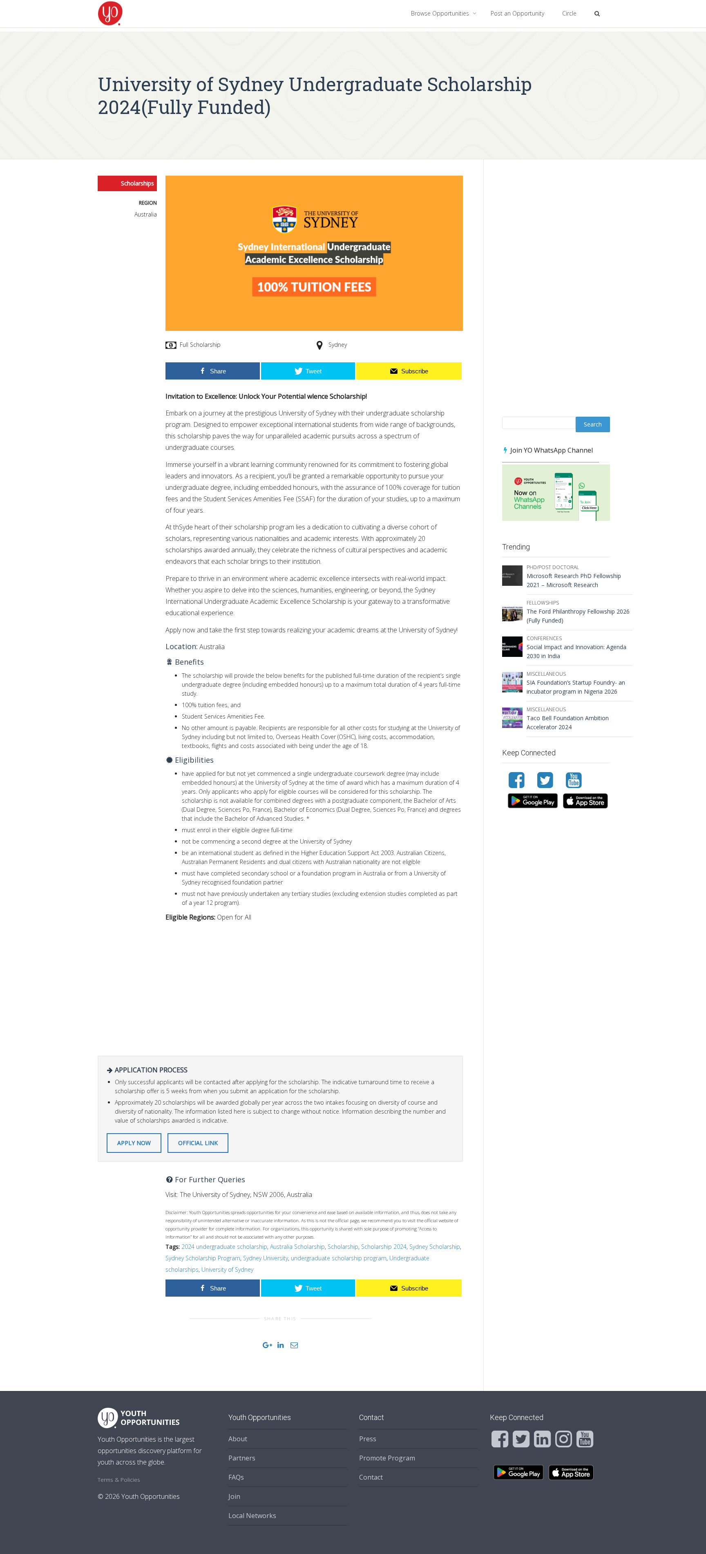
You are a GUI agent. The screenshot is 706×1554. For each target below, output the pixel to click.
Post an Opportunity (517, 13)
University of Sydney (227, 1269)
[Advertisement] (314, 986)
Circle (569, 13)
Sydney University (265, 1258)
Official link (198, 1143)
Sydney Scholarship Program (202, 1258)
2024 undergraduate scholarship (224, 1246)
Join (234, 1496)
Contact (371, 1477)
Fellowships (543, 602)
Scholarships (137, 183)
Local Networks (252, 1515)
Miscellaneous (546, 673)
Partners (241, 1458)
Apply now (134, 1143)
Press (367, 1438)
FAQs (236, 1477)
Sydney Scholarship (434, 1246)
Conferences (544, 638)
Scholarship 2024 (384, 1246)
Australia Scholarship (297, 1246)
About (237, 1438)
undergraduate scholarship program (339, 1258)
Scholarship (343, 1246)
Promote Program (387, 1458)
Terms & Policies (119, 1479)
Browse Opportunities (441, 13)
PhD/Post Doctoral (553, 567)
